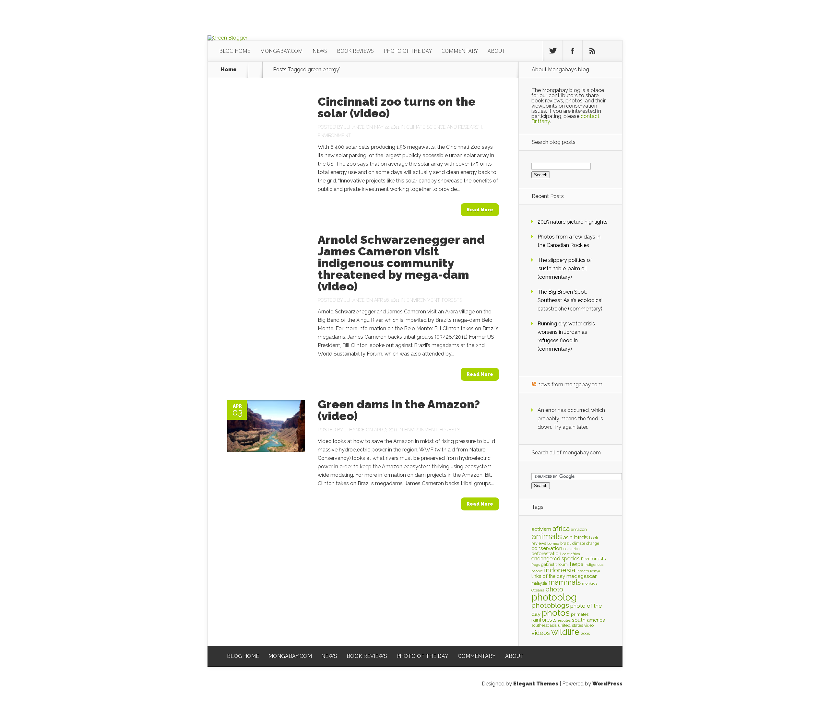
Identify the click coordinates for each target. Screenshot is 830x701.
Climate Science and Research (444, 127)
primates (579, 614)
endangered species (555, 558)
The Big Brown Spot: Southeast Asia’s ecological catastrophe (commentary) (570, 300)
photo (554, 589)
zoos (585, 633)
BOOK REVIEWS (355, 50)
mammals (564, 582)
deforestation (546, 553)
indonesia (559, 570)
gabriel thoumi (555, 564)
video (589, 625)
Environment (334, 135)
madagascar (581, 576)
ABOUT (496, 50)
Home (229, 69)
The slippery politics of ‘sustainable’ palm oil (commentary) (565, 268)
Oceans (537, 590)
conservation (546, 548)
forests (598, 558)
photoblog (554, 597)
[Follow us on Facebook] (572, 51)
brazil (565, 543)
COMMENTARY (460, 50)
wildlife (565, 632)
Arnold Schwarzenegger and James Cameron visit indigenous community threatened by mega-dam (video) (401, 263)
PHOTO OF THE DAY (408, 50)
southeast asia (544, 625)
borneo (553, 543)
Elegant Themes (535, 684)
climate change (585, 543)
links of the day (548, 576)
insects (582, 571)
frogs (535, 565)
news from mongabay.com (570, 384)
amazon (579, 529)
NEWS (320, 50)
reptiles (564, 620)
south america (588, 620)
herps (576, 564)
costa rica (571, 548)
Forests (452, 300)
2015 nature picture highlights (573, 222)
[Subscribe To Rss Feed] (592, 51)
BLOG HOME (234, 50)
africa (561, 528)
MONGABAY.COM (281, 50)
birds (581, 537)
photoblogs (550, 605)
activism (541, 529)
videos (540, 632)
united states (570, 625)
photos (556, 613)
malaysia (539, 583)
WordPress (607, 684)
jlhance (354, 127)
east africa (571, 554)
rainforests (544, 620)
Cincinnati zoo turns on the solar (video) (397, 107)
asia (568, 537)
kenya (595, 571)
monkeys (589, 583)
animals (546, 536)
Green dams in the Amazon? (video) (399, 410)
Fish (585, 558)
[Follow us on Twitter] (553, 51)
